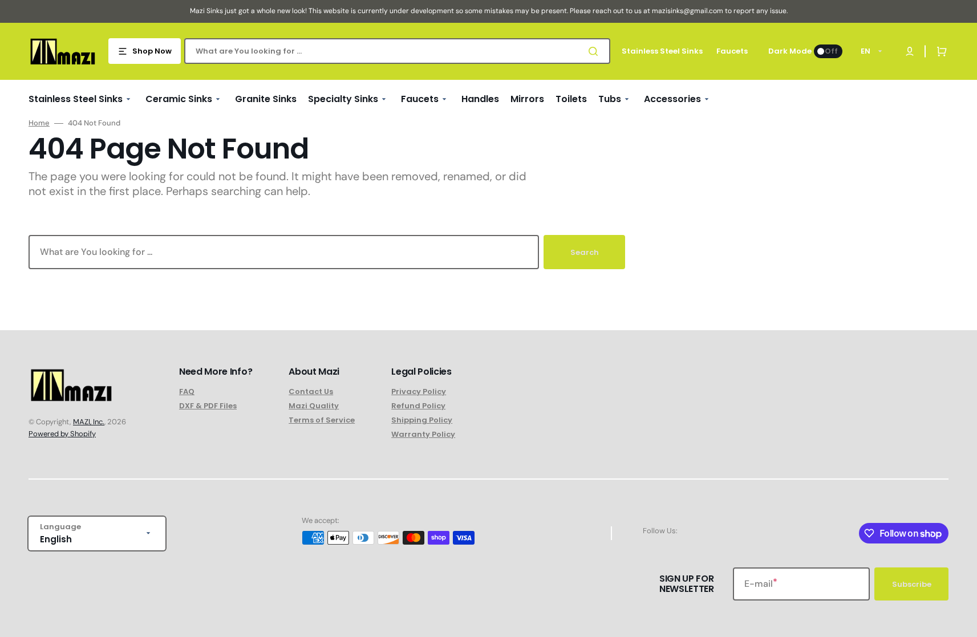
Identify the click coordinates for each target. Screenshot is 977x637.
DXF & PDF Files (208, 405)
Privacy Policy (418, 392)
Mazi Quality (314, 405)
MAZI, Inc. (88, 422)
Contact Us (311, 392)
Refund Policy (418, 405)
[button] (939, 51)
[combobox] (397, 51)
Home (39, 123)
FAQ (186, 392)
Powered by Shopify (62, 434)
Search (584, 252)
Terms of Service (322, 420)
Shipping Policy (421, 420)
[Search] (595, 51)
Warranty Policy (423, 434)
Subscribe (911, 584)
